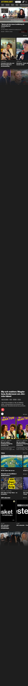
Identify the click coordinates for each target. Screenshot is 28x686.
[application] (14, 15)
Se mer (23, 32)
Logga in (18, 2)
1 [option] (2, 413)
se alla (25, 35)
